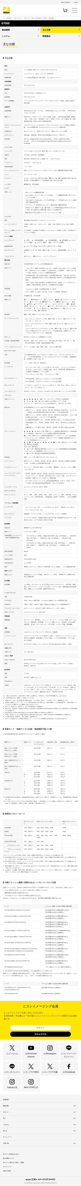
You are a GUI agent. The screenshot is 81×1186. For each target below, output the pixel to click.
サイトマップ (7, 1166)
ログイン (40, 1027)
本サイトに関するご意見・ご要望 (13, 1162)
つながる (6, 1124)
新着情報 (6, 1099)
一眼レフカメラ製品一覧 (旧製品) (32, 18)
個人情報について (8, 1158)
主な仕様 (46, 30)
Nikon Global (7, 1171)
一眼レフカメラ (17, 18)
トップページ (4, 18)
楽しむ (5, 1131)
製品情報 (9, 18)
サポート (6, 1112)
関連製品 (46, 36)
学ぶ (4, 1118)
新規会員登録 (40, 1034)
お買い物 (6, 1143)
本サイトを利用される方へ (11, 1154)
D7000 (45, 18)
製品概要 (6, 30)
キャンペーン (7, 1137)
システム (6, 36)
